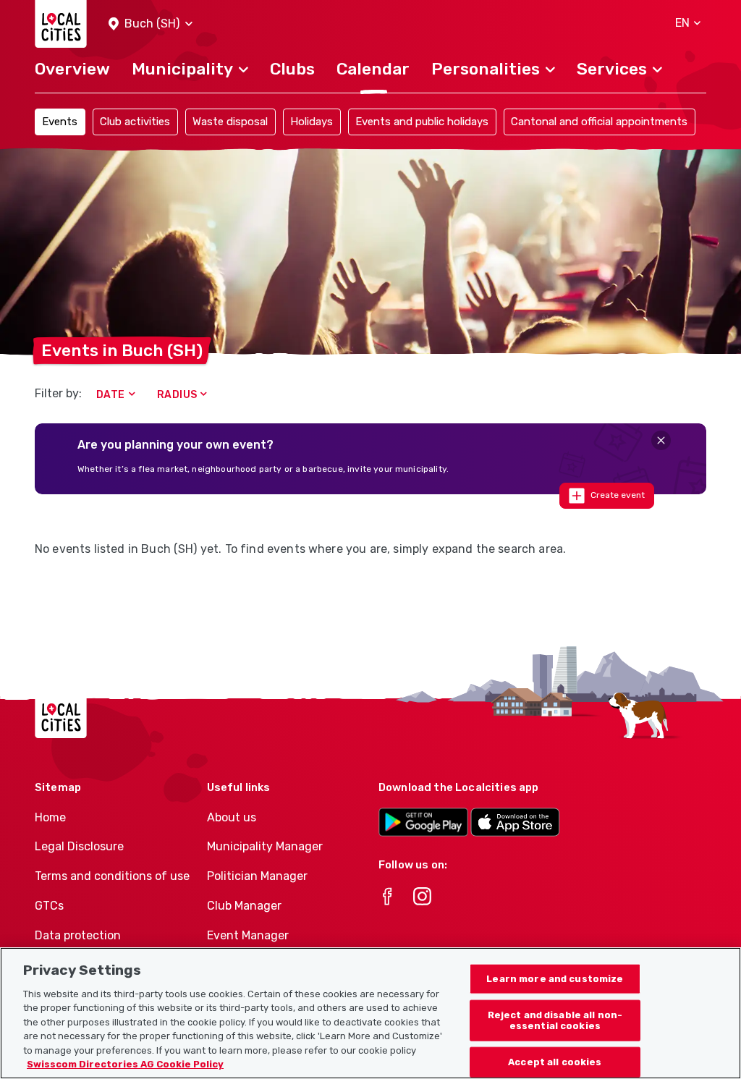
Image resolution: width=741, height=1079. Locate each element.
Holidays (311, 121)
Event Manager (248, 935)
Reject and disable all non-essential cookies (555, 1020)
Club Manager (244, 906)
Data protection (78, 935)
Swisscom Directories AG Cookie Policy (125, 1064)
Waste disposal (230, 121)
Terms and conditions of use (112, 876)
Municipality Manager (265, 846)
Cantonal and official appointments (599, 121)
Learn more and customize (554, 978)
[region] (370, 1013)
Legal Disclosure (79, 846)
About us (231, 817)
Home (50, 817)
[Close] (661, 440)
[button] (150, 24)
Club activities (135, 121)
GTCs (49, 906)
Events (59, 121)
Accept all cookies (554, 1062)
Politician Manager (257, 876)
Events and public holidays (421, 121)
